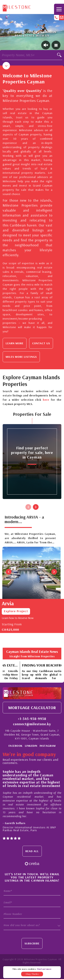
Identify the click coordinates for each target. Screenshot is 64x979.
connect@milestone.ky (32, 724)
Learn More (14, 343)
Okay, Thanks (32, 974)
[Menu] (59, 9)
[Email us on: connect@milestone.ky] (61, 17)
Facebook (16, 745)
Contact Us (41, 343)
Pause (56, 45)
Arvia (8, 603)
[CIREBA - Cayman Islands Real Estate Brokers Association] (32, 863)
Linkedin (31, 745)
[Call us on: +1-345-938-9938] (56, 17)
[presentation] (28, 507)
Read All (32, 851)
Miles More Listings (21, 356)
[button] (32, 925)
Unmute (45, 45)
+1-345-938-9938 (32, 718)
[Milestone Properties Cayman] (17, 7)
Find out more (44, 969)
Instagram (48, 745)
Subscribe (32, 943)
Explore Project (16, 611)
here (46, 399)
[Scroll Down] (6, 65)
